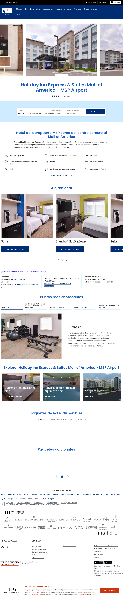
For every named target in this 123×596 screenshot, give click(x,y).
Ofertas (19, 9)
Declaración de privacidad (36, 594)
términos (31, 592)
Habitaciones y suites (32, 9)
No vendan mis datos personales (104, 548)
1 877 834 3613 (25, 564)
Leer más (66, 147)
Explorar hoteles (37, 555)
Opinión (96, 557)
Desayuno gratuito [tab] (57, 308)
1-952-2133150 (18, 279)
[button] (115, 2)
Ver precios (95, 112)
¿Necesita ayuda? (38, 558)
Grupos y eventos (90, 9)
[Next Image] (65, 76)
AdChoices (97, 551)
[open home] (2, 504)
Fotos (18, 14)
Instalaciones (48, 9)
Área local (77, 9)
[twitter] (8, 547)
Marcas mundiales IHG (39, 549)
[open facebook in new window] (56, 476)
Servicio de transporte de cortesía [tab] (108, 307)
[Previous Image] (57, 76)
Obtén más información (104, 571)
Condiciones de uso (69, 546)
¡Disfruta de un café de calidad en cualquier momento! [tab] (35, 306)
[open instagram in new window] (61, 476)
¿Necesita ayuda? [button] (11, 2)
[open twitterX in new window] (66, 476)
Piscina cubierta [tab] (80, 308)
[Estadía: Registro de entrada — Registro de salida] (29, 113)
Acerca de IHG (36, 546)
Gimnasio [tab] (5, 308)
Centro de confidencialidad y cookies (106, 546)
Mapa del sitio (98, 554)
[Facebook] (2, 547)
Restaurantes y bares (63, 9)
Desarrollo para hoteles (39, 552)
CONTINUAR (109, 590)
